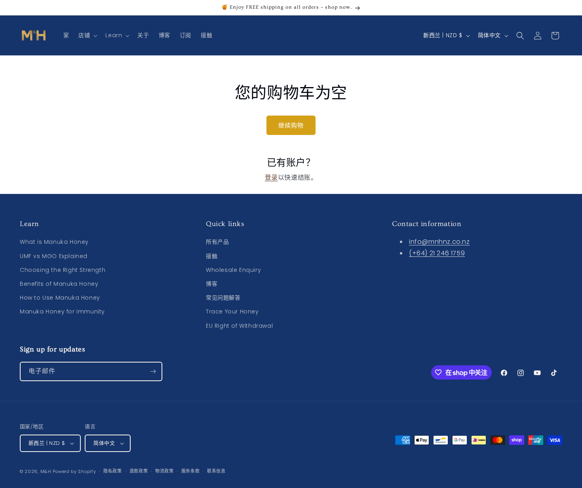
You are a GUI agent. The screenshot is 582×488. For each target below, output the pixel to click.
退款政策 (138, 471)
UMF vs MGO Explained (53, 256)
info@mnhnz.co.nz (439, 241)
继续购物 (291, 125)
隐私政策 (112, 471)
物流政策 (164, 471)
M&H (45, 471)
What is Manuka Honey (54, 242)
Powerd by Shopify (74, 471)
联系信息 (216, 471)
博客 (211, 284)
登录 (271, 177)
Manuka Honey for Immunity (62, 311)
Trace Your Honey (232, 311)
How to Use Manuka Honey (60, 298)
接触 (211, 256)
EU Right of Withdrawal (239, 326)
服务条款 (190, 471)
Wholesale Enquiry (233, 270)
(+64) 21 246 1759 (437, 253)
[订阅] (153, 371)
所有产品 (217, 242)
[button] (87, 35)
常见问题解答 (223, 298)
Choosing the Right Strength (62, 270)
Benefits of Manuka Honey (59, 284)
